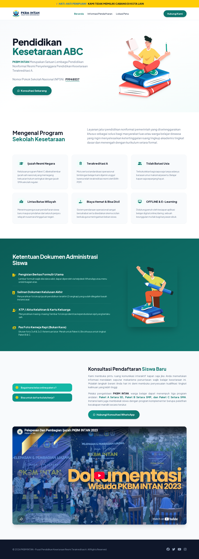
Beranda (79, 13)
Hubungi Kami (175, 13)
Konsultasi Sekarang (34, 90)
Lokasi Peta (122, 13)
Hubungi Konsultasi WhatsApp (116, 414)
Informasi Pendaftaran (100, 13)
